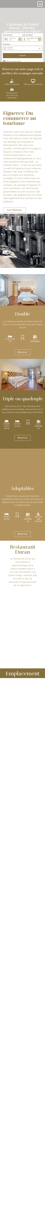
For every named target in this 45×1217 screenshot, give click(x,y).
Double (22, 314)
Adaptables (22, 488)
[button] (39, 3)
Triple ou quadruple (22, 399)
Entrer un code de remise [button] (13, 61)
